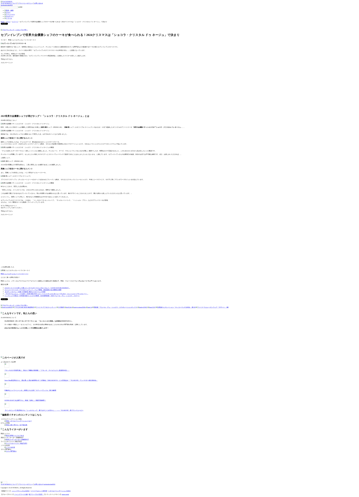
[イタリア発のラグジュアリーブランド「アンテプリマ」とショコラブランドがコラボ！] (89, 307)
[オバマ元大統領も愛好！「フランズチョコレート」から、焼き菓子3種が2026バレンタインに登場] (151, 307)
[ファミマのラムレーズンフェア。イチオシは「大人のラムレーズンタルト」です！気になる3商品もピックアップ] (212, 307)
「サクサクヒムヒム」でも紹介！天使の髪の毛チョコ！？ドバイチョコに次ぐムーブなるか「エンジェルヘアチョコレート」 (46, 294)
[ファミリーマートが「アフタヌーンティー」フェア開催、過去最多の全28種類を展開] (45, 307)
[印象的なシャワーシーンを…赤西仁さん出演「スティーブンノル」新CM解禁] (6, 387)
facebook (3, 5)
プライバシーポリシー (25, 3)
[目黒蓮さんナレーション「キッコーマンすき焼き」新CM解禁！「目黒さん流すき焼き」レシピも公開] (176, 307)
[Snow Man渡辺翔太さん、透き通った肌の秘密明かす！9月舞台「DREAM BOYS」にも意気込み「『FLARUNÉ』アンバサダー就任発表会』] (6, 377)
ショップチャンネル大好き (21, 491)
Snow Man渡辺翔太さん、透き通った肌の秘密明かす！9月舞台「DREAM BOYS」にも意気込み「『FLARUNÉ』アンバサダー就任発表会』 (51, 380)
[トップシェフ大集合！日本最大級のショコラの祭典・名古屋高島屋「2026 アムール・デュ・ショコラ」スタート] (79, 307)
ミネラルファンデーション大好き (59, 491)
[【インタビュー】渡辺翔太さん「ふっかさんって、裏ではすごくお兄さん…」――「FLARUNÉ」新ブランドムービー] (6, 407)
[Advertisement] (15, 77)
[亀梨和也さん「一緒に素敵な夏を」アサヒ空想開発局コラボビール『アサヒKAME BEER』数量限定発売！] (23, 307)
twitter (8, 5)
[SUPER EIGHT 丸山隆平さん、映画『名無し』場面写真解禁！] (6, 397)
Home (2, 22)
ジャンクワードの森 (21, 494)
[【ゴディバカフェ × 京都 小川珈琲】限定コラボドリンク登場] (60, 307)
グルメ (8, 22)
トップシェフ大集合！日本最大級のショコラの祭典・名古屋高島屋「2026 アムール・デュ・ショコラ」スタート (42, 296)
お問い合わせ (38, 3)
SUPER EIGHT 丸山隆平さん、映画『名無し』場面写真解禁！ (25, 400)
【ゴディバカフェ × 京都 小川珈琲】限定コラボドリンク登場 (24, 292)
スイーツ (15, 22)
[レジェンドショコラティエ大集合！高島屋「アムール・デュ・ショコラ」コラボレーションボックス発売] (114, 307)
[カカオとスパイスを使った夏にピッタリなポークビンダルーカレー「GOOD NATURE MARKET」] (7, 307)
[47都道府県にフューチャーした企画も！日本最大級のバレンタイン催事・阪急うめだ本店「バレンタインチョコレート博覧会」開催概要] (142, 307)
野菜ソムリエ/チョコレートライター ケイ (14, 274)
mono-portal (65, 494)
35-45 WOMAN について (9, 3)
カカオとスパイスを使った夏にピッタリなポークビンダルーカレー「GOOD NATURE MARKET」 (37, 288)
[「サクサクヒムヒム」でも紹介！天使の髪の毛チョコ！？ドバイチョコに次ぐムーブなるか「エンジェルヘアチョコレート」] (68, 307)
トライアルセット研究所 (39, 491)
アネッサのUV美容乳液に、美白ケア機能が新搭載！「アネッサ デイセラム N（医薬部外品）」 (37, 370)
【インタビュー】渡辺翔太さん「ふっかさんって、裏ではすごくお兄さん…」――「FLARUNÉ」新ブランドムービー (43, 410)
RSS (11, 5)
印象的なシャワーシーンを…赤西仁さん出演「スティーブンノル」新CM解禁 (30, 390)
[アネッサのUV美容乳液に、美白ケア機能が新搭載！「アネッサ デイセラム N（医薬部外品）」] (6, 367)
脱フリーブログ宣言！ (36, 494)
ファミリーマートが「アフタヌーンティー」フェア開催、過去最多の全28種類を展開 (32, 290)
